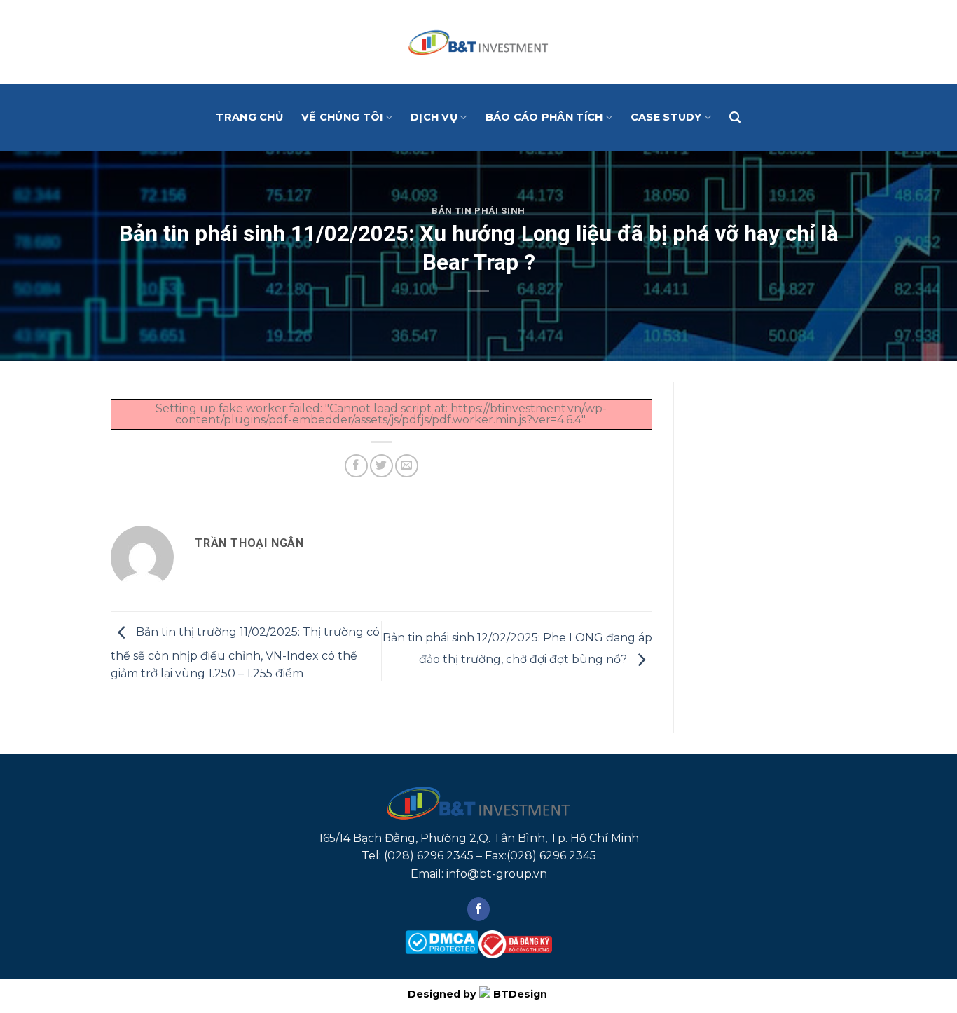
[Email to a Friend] (406, 465)
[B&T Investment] (478, 42)
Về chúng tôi (342, 117)
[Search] (735, 117)
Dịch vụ (434, 117)
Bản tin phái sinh (478, 210)
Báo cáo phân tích (544, 117)
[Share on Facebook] (356, 465)
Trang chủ (249, 117)
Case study (666, 117)
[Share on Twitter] (381, 465)
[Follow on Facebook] (478, 909)
